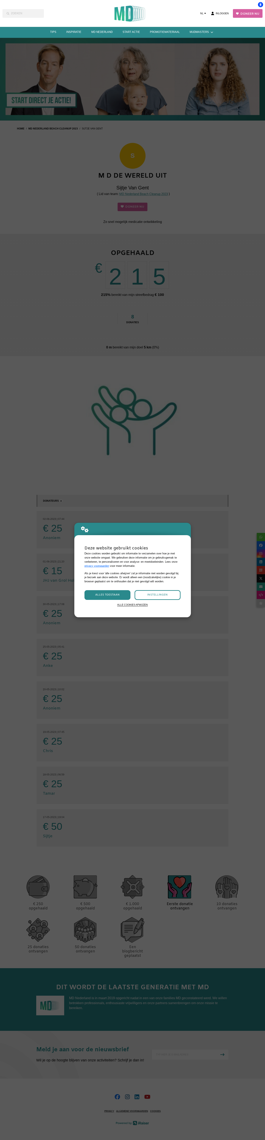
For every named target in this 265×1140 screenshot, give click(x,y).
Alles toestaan (107, 595)
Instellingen (157, 595)
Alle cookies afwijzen (132, 604)
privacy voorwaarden (96, 565)
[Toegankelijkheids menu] (260, 4)
